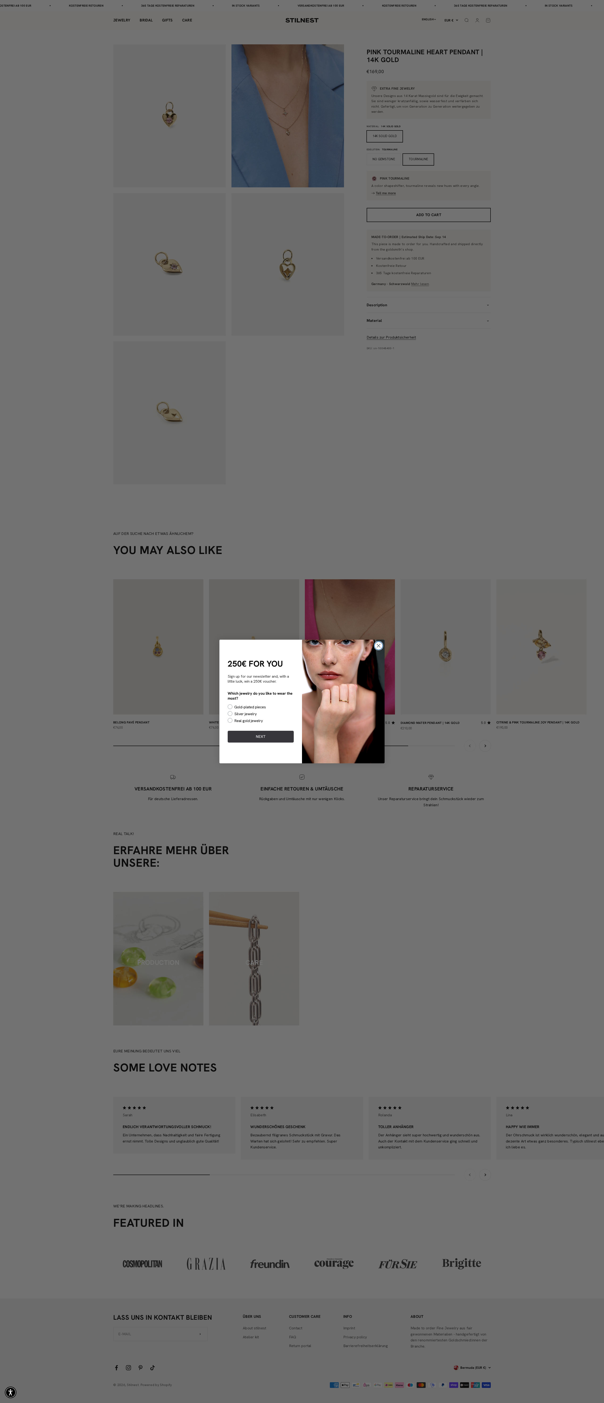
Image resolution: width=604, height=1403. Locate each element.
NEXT (261, 736)
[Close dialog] (378, 646)
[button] (11, 1392)
